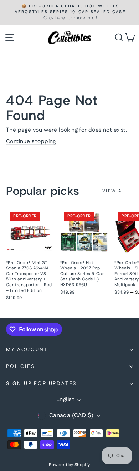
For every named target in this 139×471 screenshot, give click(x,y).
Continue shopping (31, 141)
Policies (20, 366)
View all (115, 191)
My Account (27, 349)
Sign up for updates (41, 383)
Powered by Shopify (69, 465)
